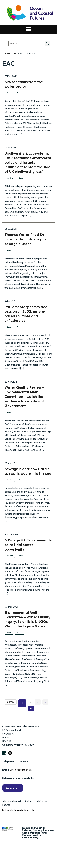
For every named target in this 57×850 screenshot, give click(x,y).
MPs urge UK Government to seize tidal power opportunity (28, 544)
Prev (11, 702)
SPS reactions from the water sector (24, 84)
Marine (10, 178)
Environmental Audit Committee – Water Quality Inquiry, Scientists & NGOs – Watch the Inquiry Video (27, 619)
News (15, 53)
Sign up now (12, 787)
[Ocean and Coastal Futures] (30, 13)
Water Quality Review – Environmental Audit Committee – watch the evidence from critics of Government (24, 396)
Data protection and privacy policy (18, 810)
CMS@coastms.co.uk (21, 769)
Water (19, 93)
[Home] (8, 53)
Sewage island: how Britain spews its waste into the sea (28, 471)
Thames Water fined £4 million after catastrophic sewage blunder (26, 239)
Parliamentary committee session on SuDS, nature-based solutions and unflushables (26, 313)
